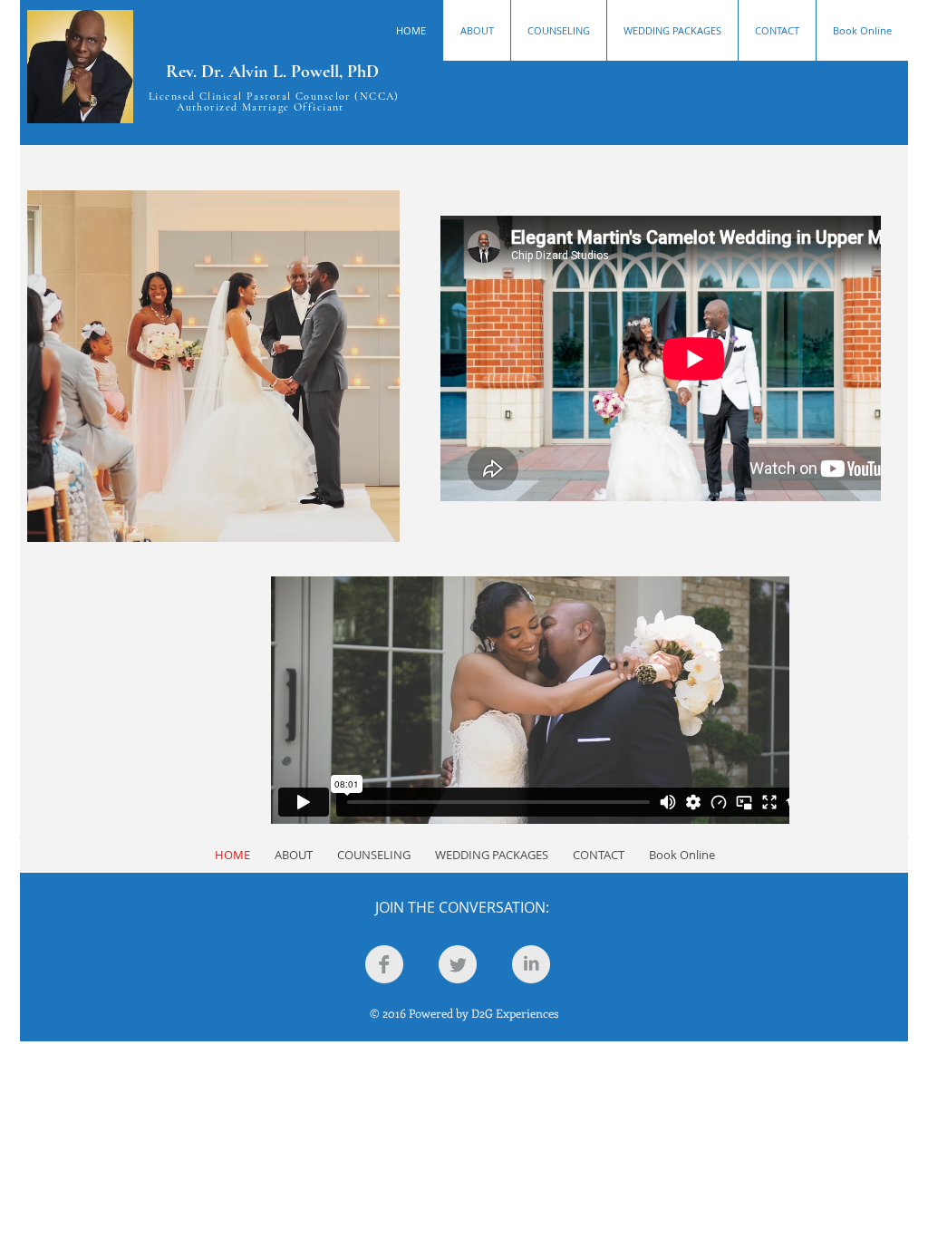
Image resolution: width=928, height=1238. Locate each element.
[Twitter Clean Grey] (458, 964)
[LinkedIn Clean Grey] (531, 964)
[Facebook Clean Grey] (384, 964)
